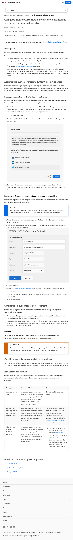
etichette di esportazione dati (24, 288)
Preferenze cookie (54, 532)
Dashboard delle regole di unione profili (19, 468)
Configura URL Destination (15, 472)
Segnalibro (8, 31)
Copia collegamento (19, 31)
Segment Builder (12, 464)
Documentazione (9, 15)
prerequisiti (59, 433)
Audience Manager (23, 15)
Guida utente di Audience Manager (43, 15)
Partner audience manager (25, 66)
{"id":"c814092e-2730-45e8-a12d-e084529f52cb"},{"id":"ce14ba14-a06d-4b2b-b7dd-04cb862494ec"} (37, 35)
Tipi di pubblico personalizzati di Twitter (55, 42)
